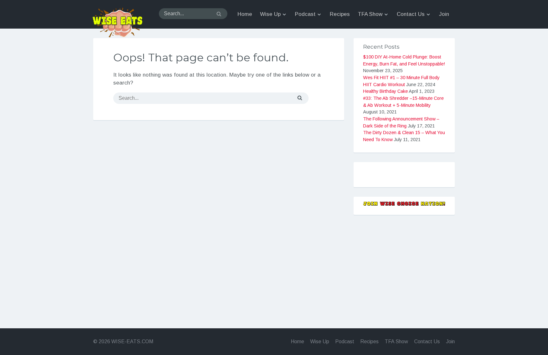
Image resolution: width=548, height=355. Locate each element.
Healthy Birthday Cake (385, 91)
